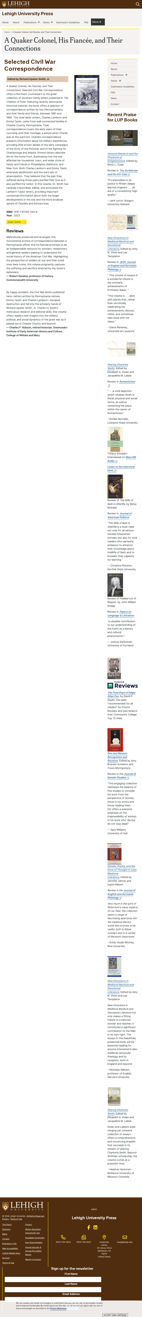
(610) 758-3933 (63, 1242)
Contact (119, 104)
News (118, 98)
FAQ (86, 22)
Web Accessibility (10, 1248)
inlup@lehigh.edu (125, 1239)
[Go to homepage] (24, 1206)
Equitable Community (35, 1237)
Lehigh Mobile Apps (11, 1253)
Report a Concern (33, 1259)
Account (6, 1258)
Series (47, 22)
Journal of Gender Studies (121, 775)
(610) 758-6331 (84, 1242)
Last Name (71, 1284)
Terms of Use (16, 1219)
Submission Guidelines (68, 22)
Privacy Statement (58, 1308)
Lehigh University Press (27, 13)
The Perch (7, 1224)
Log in (94, 1209)
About (16, 22)
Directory (6, 1229)
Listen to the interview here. (121, 468)
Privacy (5, 1219)
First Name (71, 1274)
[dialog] (71, 1309)
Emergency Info (9, 1243)
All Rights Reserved (35, 1216)
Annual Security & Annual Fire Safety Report (33, 1251)
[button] (137, 4)
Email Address (71, 1294)
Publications (31, 22)
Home (6, 22)
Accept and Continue (115, 1315)
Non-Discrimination (33, 1242)
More (96, 22)
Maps (4, 1234)
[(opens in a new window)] (16, 4)
